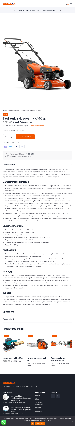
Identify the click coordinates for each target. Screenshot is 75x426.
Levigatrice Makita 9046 (13, 358)
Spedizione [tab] (8, 311)
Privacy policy (40, 423)
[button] (14, 10)
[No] (73, 421)
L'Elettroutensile (13, 110)
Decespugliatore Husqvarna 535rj (58, 359)
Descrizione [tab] (9, 164)
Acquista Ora (26, 137)
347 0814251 (29, 154)
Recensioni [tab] (8, 319)
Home (5, 110)
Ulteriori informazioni (36, 126)
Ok (32, 423)
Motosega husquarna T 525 (36, 359)
